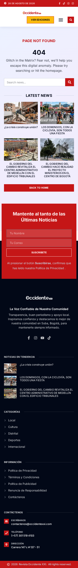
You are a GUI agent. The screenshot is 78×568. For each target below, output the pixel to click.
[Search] (69, 82)
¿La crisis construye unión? (21, 127)
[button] (60, 19)
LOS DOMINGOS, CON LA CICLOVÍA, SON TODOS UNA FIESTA (57, 130)
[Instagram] (68, 3)
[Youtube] (42, 338)
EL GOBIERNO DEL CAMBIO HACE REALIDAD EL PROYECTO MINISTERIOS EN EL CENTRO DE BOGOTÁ (57, 170)
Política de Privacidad (50, 268)
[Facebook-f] (59, 3)
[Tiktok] (64, 3)
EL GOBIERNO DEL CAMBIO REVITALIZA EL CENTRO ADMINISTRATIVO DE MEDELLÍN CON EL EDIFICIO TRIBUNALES (21, 170)
